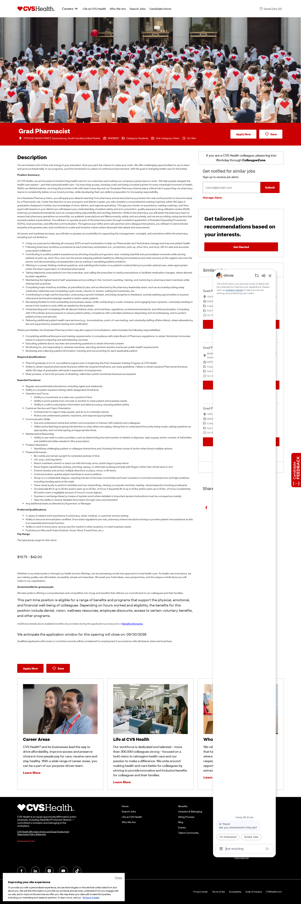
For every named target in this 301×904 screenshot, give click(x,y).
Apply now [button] (30, 668)
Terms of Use (218, 891)
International (241, 858)
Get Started (241, 247)
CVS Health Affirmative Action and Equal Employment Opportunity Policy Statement (43, 833)
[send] (267, 849)
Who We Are (118, 8)
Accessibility (235, 891)
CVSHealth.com (274, 891)
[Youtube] (63, 871)
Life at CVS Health (94, 8)
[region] (244, 562)
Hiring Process (186, 816)
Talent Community (188, 832)
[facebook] (21, 871)
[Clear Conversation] (256, 275)
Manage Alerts (212, 197)
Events (182, 827)
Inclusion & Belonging (190, 811)
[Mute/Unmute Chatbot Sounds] (263, 275)
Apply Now (243, 134)
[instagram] (49, 871)
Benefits (182, 806)
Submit (270, 187)
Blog (180, 822)
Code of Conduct (253, 891)
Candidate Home (160, 8)
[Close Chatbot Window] (270, 275)
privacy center (234, 290)
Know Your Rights (25, 840)
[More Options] (221, 849)
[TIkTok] (77, 871)
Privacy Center (200, 891)
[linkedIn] (35, 871)
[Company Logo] (36, 8)
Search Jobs (138, 8)
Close (118, 877)
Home (125, 806)
